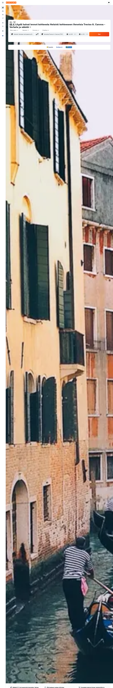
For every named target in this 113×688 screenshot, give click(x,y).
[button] (3, 2)
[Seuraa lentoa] (3, 26)
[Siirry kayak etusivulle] (11, 3)
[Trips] (3, 31)
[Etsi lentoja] (3, 7)
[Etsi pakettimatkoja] (3, 18)
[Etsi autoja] (3, 14)
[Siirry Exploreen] (3, 22)
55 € (12, 24)
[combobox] (14, 30)
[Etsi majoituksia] (3, 11)
